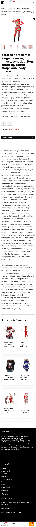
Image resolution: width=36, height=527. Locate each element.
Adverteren (5, 490)
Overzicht (4, 476)
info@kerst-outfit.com (13, 512)
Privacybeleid (5, 487)
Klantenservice (6, 471)
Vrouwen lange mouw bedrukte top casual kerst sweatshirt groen (9, 380)
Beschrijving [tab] (7, 138)
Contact (4, 468)
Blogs (3, 485)
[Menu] (2, 2)
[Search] (33, 2)
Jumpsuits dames (23, 9)
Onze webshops (6, 479)
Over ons (4, 474)
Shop (10, 9)
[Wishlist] (13, 524)
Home (3, 9)
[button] (34, 19)
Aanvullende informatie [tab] (11, 141)
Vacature (4, 482)
